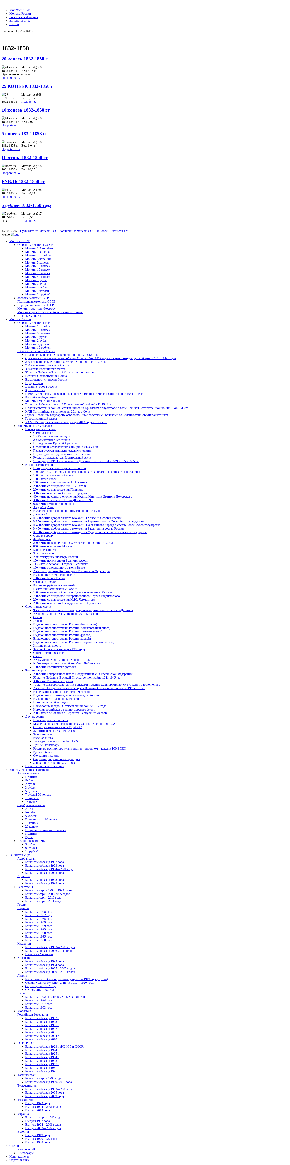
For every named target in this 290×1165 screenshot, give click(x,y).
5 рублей (31, 791)
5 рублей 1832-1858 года (26, 205)
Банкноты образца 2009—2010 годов (50, 972)
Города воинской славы (41, 418)
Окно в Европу (43, 535)
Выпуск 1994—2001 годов (43, 1106)
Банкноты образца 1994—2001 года (49, 869)
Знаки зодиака (42, 734)
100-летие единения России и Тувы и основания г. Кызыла (72, 592)
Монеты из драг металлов (34, 425)
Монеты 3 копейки (38, 259)
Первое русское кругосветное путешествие (62, 454)
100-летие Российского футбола (54, 667)
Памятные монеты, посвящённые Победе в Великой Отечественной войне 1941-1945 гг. (84, 393)
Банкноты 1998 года (38, 940)
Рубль (29, 780)
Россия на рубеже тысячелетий (54, 585)
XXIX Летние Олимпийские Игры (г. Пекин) (63, 659)
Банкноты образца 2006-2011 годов (49, 950)
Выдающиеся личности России (46, 379)
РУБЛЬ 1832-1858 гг (23, 181)
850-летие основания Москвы (53, 546)
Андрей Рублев (43, 507)
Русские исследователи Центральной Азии (62, 457)
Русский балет (42, 752)
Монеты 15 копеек (37, 269)
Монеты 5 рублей (37, 290)
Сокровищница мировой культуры (56, 759)
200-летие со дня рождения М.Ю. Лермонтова (64, 599)
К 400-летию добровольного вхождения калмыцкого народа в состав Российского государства (96, 525)
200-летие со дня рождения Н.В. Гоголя (59, 486)
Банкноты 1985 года (38, 936)
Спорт (37, 656)
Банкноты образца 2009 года (44, 1096)
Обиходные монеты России (35, 322)
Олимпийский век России (50, 652)
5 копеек (31, 816)
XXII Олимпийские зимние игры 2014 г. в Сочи (57, 411)
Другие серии (34, 716)
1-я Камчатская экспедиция (51, 436)
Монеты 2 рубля (36, 283)
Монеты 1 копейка (37, 251)
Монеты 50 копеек (37, 276)
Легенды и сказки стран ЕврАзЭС (56, 741)
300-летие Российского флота (45, 369)
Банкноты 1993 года (38, 1007)
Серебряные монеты (31, 805)
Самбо (37, 617)
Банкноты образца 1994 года (44, 965)
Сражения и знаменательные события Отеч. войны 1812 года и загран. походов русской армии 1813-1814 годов (100, 358)
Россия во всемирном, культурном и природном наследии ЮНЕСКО (79, 748)
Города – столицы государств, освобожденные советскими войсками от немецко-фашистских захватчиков (97, 415)
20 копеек (31, 826)
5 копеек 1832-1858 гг (24, 133)
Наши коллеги (19, 1156)
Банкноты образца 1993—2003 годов (50, 947)
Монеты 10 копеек (37, 266)
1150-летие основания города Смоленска (60, 564)
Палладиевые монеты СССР (36, 301)
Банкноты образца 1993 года (44, 865)
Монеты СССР (19, 10)
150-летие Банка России (49, 578)
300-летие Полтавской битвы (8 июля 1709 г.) (63, 500)
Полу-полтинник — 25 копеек (45, 830)
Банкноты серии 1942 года (43, 1117)
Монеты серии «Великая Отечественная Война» (50, 312)
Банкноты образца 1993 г (42, 1021)
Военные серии (35, 670)
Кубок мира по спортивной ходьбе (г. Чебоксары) (66, 663)
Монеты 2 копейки (38, 255)
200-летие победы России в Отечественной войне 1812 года (65, 361)
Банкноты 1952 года (38, 915)
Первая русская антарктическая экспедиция (62, 450)
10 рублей (32, 798)
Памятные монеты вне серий (44, 766)
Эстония (23, 1131)
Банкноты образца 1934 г (42, 1057)
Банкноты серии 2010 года (43, 897)
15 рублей (32, 801)
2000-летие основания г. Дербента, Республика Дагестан (71, 713)
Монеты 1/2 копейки (39, 248)
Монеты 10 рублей (38, 294)
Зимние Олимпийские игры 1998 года (59, 649)
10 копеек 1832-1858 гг (26, 110)
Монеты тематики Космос (42, 400)
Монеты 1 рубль (36, 280)
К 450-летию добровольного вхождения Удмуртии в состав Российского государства (90, 532)
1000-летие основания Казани (53, 475)
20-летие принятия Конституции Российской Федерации (71, 571)
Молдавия (24, 1011)
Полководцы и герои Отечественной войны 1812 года (61, 354)
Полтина (31, 777)
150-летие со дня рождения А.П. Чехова (60, 482)
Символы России (44, 432)
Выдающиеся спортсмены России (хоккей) (62, 638)
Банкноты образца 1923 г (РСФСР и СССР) (54, 1046)
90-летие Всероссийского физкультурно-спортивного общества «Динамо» (83, 610)
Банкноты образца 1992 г (42, 1018)
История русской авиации (50, 702)
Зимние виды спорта (47, 645)
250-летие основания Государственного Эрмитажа (67, 603)
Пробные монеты (29, 315)
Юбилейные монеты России (36, 351)
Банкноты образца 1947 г (42, 1064)
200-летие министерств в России (47, 365)
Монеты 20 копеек (37, 273)
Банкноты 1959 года (38, 922)
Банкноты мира (19, 20)
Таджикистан (26, 1075)
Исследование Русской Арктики (55, 443)
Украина (23, 1114)
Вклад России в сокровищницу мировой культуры (67, 510)
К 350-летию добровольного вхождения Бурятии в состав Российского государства (89, 521)
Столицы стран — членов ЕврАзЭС (57, 727)
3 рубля (30, 787)
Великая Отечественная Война (46, 376)
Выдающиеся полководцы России (56, 698)
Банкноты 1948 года (38, 911)
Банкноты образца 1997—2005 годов (50, 968)
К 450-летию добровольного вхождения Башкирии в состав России (78, 528)
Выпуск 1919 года (37, 1135)
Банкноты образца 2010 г (42, 1039)
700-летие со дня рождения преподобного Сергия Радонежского (76, 596)
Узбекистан (25, 1099)
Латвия (22, 975)
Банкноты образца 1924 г (42, 1050)
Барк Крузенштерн (45, 549)
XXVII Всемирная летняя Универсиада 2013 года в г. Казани (66, 422)
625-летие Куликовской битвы (53, 503)
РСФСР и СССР (28, 1043)
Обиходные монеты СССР (35, 244)
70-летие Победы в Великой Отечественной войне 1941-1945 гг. (68, 404)
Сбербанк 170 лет (45, 581)
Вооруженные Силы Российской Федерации (63, 691)
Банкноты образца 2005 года (44, 872)
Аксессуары (25, 1153)
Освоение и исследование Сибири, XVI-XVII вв (66, 447)
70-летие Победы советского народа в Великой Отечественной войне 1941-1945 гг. (89, 688)
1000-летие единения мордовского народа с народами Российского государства (86, 471)
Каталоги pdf (26, 1149)
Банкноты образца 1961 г (42, 1067)
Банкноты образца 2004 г (42, 1035)
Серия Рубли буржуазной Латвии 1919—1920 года (59, 982)
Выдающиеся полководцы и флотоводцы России (66, 695)
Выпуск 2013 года (37, 1110)
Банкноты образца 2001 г (42, 1032)
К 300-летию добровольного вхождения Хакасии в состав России (77, 518)
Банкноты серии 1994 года (43, 1078)
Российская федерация (32, 1014)
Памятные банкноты (39, 954)
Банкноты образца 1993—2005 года (49, 1089)
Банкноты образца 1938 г (42, 1060)
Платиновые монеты (31, 840)
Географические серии (40, 429)
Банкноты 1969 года (38, 926)
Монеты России (20, 13)
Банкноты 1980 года (38, 933)
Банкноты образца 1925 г (42, 1053)
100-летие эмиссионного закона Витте (59, 567)
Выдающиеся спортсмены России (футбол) (62, 635)
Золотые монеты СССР (33, 298)
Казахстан (24, 943)
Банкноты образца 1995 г (42, 1025)
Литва (21, 993)
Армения (23, 876)
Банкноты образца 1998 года (44, 883)
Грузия (21, 904)
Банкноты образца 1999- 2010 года (48, 1082)
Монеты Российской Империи (30, 769)
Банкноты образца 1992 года (44, 862)
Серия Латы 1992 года (40, 989)
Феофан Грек (42, 539)
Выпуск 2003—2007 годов (43, 1128)
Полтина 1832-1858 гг (25, 157)
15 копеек (31, 823)
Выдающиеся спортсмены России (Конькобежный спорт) (71, 628)
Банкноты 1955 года (38, 918)
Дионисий (40, 514)
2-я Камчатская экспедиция (51, 439)
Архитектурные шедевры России (55, 557)
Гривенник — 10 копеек (41, 819)
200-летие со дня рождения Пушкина (58, 489)
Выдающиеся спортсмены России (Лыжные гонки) (67, 631)
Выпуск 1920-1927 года (41, 1138)
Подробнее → (11, 77)
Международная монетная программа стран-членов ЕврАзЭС (74, 723)
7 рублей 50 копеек (38, 794)
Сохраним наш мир (46, 755)
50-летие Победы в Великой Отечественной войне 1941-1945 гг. (76, 677)
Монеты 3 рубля (36, 287)
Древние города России (41, 386)
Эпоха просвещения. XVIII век (54, 762)
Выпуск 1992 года (37, 1103)
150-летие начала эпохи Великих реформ (60, 560)
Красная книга (35, 390)
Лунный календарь (46, 745)
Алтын (30, 808)
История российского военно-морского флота (64, 709)
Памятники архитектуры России (55, 588)
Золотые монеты (28, 773)
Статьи (14, 24)
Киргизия (23, 957)
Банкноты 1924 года (38, 1000)
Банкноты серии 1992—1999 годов (48, 890)
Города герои (34, 383)
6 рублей (31, 847)
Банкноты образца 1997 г (42, 1028)
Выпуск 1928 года (37, 1142)
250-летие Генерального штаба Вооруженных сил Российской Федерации (83, 674)
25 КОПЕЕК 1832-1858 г (27, 86)
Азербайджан (26, 858)
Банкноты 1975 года (38, 929)
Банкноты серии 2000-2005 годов (47, 894)
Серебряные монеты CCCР (35, 305)
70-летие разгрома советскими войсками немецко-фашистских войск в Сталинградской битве (96, 684)
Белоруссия (25, 886)
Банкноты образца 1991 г (42, 1071)
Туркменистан (27, 1085)
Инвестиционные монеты (50, 720)
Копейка (31, 812)
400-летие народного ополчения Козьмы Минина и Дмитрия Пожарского (82, 496)
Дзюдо (37, 620)
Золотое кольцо (43, 553)
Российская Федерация (40, 397)
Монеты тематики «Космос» (36, 308)
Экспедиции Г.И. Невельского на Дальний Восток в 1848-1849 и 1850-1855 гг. (86, 461)
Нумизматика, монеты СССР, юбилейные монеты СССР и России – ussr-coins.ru (74, 231)
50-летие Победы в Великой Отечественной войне (59, 372)
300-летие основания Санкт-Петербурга (60, 493)
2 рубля (30, 784)
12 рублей (32, 851)
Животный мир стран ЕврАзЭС (54, 730)
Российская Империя (23, 17)
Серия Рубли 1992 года (40, 986)
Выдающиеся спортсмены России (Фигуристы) (65, 624)
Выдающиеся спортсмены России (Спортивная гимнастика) (73, 642)
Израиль (23, 908)
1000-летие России (45, 479)
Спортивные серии (38, 606)
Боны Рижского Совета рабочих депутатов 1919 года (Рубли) (66, 979)
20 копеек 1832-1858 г (25, 58)
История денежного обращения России (59, 468)
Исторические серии (39, 464)
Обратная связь (19, 1160)
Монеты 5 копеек (37, 262)
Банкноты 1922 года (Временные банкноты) (55, 996)
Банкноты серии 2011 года (43, 901)
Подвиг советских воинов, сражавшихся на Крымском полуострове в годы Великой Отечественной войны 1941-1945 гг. (107, 408)
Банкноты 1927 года (38, 1004)
